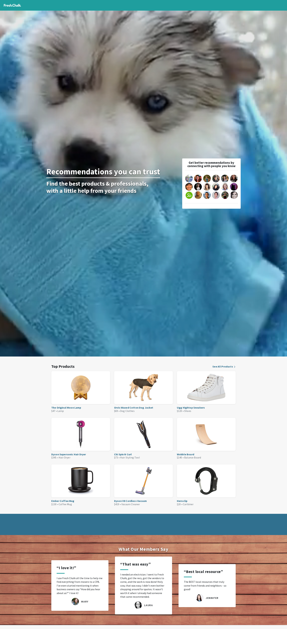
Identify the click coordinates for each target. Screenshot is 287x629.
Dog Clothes (127, 411)
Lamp (60, 411)
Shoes (187, 411)
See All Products (222, 366)
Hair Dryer (64, 457)
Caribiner (188, 504)
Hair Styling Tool (130, 457)
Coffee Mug (65, 504)
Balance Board (192, 457)
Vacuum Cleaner (130, 504)
